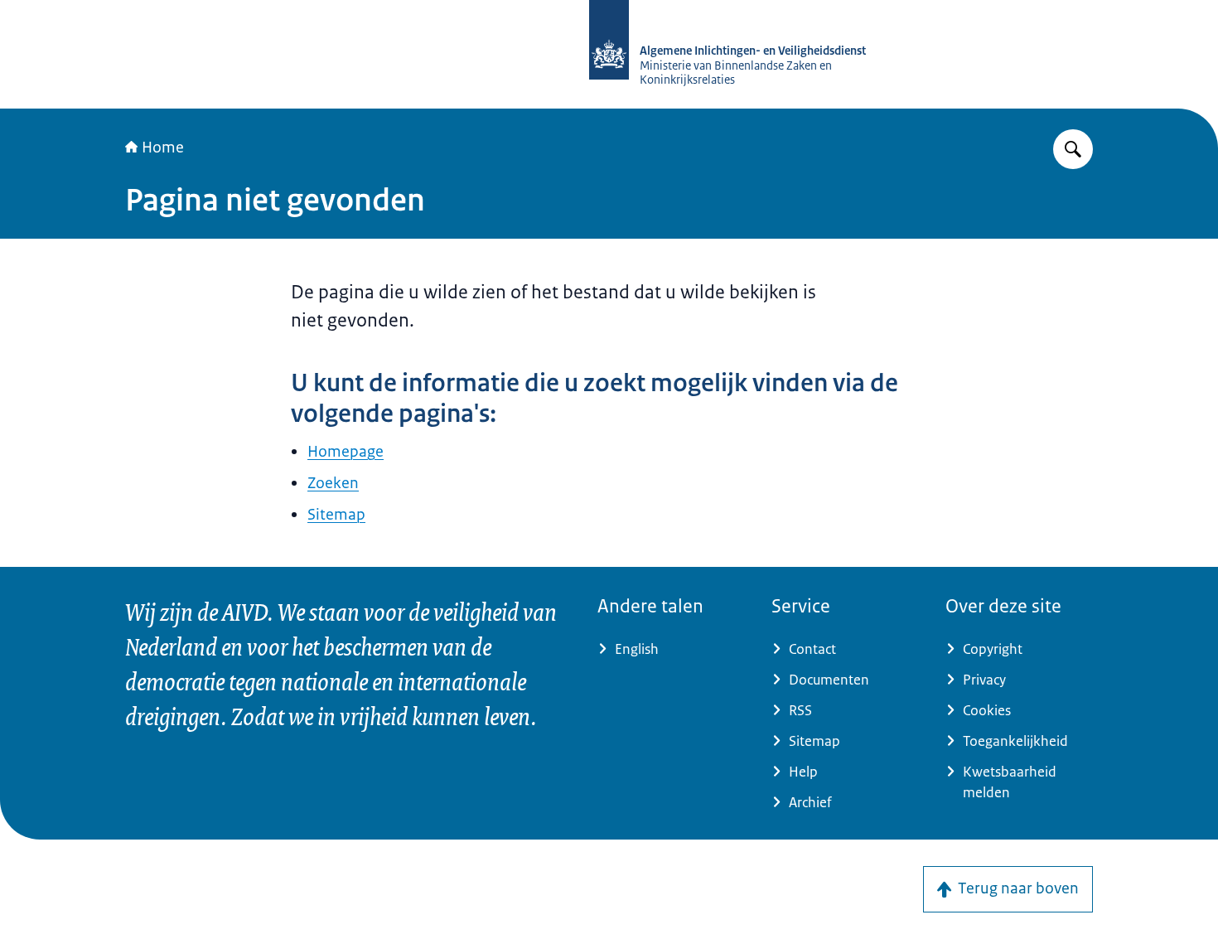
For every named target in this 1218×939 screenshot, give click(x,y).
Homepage (345, 452)
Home (163, 147)
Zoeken (333, 483)
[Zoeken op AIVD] (1073, 149)
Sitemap (336, 515)
